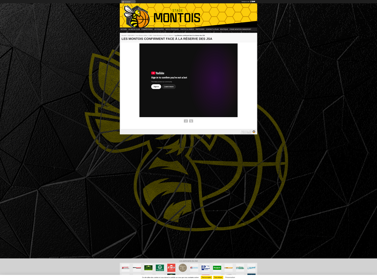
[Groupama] (160, 268)
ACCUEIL (124, 29)
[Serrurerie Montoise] (125, 268)
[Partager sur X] (191, 121)
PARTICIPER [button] (200, 29)
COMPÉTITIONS (147, 29)
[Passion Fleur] (183, 268)
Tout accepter (206, 277)
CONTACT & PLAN (212, 29)
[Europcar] (217, 268)
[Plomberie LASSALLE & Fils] (206, 268)
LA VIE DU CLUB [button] (134, 29)
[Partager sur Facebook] (186, 121)
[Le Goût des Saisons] (148, 268)
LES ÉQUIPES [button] (159, 29)
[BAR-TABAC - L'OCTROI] (251, 268)
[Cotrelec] (194, 268)
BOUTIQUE (224, 29)
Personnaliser (230, 277)
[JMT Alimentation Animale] (171, 268)
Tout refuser (218, 277)
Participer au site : (246, 1)
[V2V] (228, 268)
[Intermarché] (137, 268)
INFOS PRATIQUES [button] (172, 29)
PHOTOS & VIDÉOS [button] (187, 29)
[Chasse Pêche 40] (240, 268)
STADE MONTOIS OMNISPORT (240, 29)
